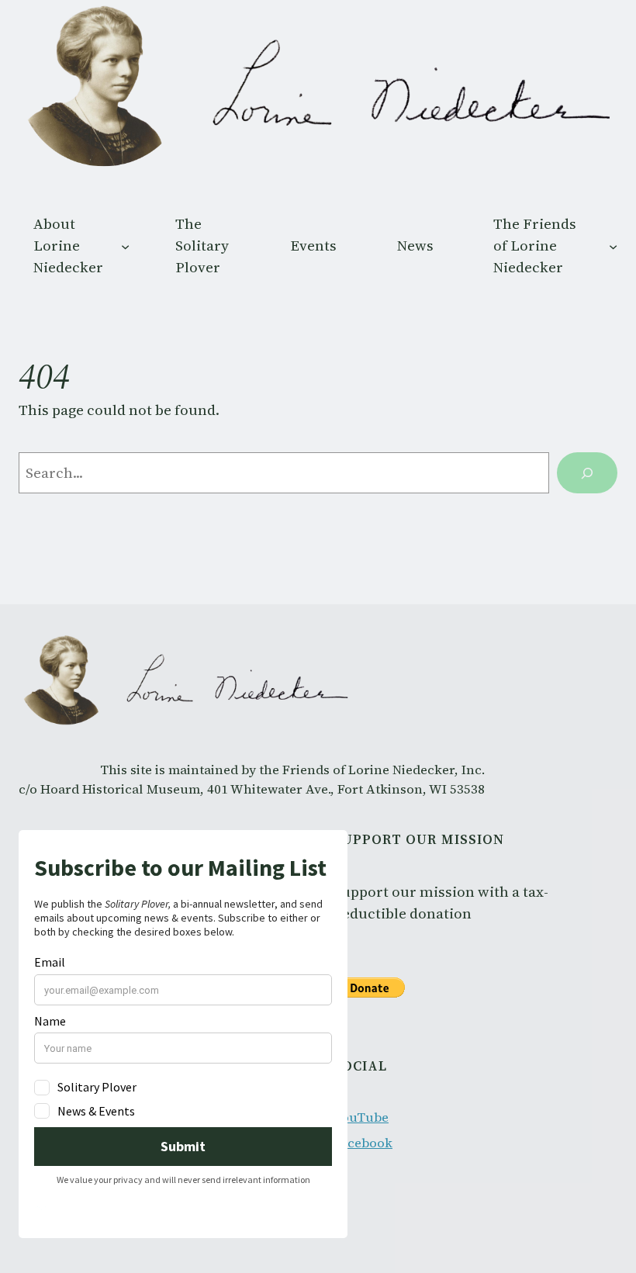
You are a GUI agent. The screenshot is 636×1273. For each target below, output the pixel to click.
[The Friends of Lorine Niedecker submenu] (613, 245)
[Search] (587, 472)
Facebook (363, 1143)
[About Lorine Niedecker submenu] (125, 245)
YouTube (361, 1117)
